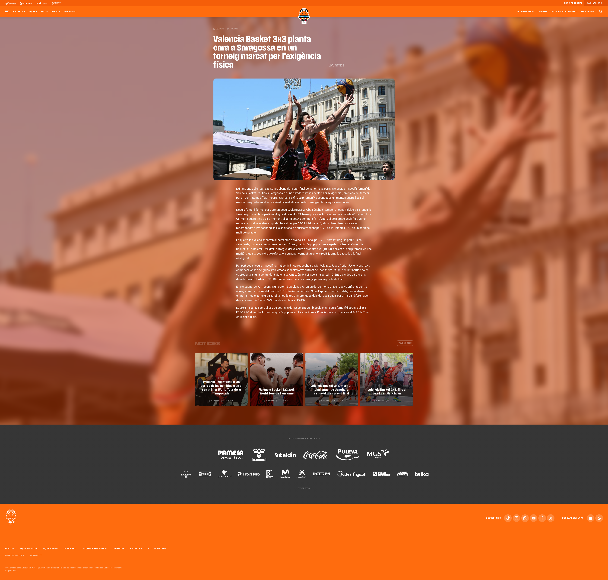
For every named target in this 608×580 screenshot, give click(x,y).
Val (594, 3)
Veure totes (405, 343)
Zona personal (573, 3)
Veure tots (304, 488)
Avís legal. (36, 568)
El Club (9, 549)
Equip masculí (28, 549)
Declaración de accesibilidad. (90, 568)
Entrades (19, 12)
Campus (542, 12)
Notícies (119, 549)
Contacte (36, 555)
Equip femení (50, 549)
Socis (44, 12)
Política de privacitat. (50, 568)
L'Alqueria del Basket (564, 12)
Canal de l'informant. (113, 568)
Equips (33, 12)
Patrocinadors (14, 555)
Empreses (70, 12)
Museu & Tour (525, 12)
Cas (589, 3)
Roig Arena (587, 12)
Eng (600, 3)
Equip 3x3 (219, 29)
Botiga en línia (157, 549)
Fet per (11, 571)
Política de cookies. (68, 568)
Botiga (55, 12)
